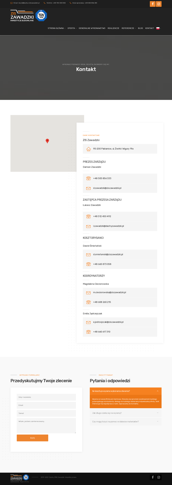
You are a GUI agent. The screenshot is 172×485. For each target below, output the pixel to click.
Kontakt (149, 28)
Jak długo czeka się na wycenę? (107, 413)
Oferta (71, 28)
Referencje (128, 28)
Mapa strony (24, 482)
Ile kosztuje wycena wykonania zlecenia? (111, 391)
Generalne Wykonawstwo (92, 28)
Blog (140, 28)
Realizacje (113, 28)
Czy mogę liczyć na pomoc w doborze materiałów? (115, 421)
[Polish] (157, 28)
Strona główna (56, 28)
